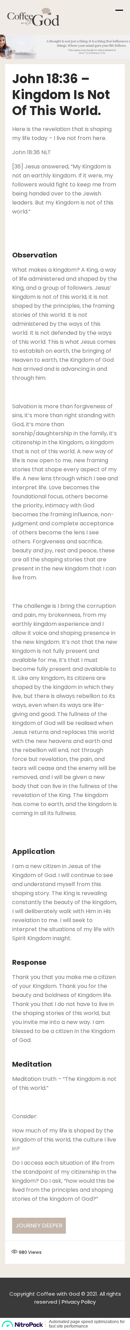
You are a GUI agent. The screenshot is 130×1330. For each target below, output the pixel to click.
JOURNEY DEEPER (39, 1226)
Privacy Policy (79, 1301)
